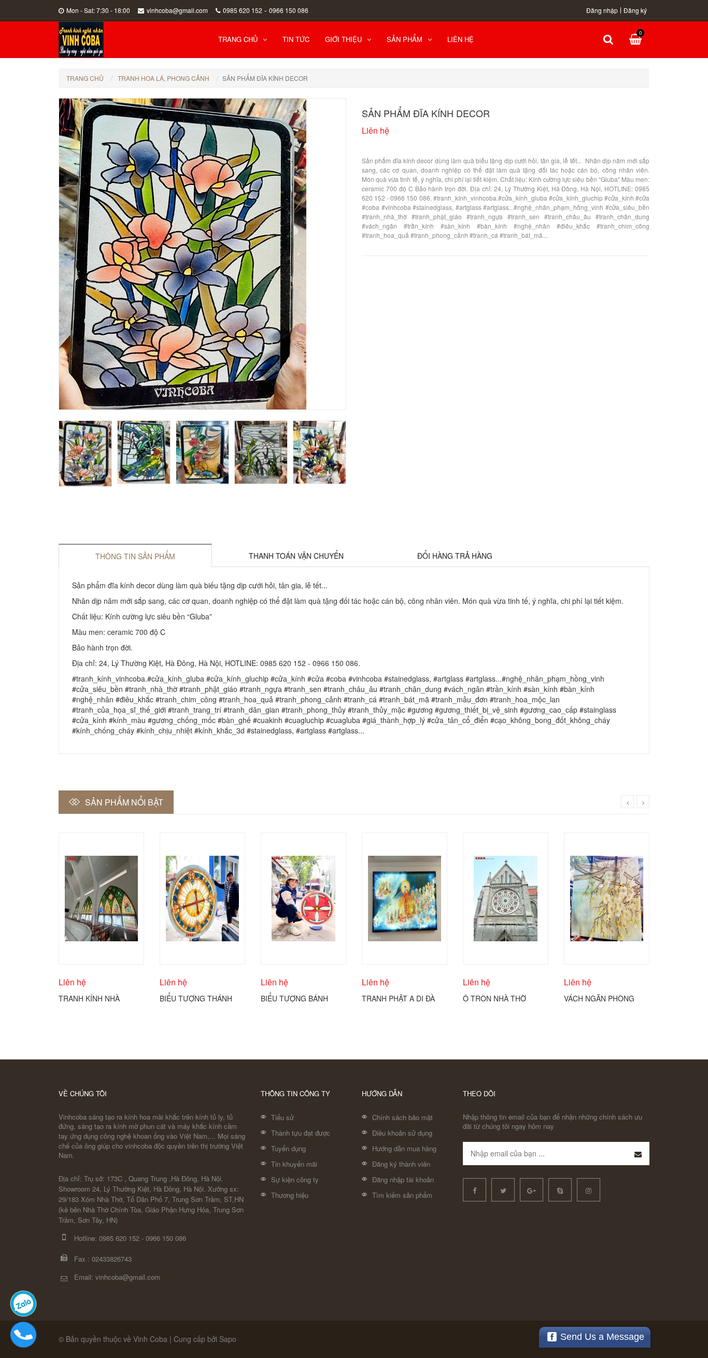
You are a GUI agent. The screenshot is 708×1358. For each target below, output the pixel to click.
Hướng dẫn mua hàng (404, 1148)
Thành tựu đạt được (300, 1133)
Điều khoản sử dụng (402, 1133)
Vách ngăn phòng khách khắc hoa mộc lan (599, 997)
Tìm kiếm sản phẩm (402, 1195)
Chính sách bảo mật (402, 1117)
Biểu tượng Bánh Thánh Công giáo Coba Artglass (295, 997)
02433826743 (112, 1259)
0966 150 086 (288, 10)
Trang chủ (238, 39)
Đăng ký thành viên (401, 1164)
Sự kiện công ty (295, 1179)
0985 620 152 (242, 10)
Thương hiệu (289, 1195)
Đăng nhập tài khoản (403, 1179)
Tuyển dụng (288, 1148)
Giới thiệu (343, 39)
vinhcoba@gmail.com (177, 10)
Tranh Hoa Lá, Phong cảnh (163, 78)
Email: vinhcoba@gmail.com (117, 1277)
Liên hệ (460, 39)
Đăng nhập (602, 10)
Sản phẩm (404, 39)
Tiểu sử (282, 1117)
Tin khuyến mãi (294, 1164)
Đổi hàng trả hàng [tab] (454, 555)
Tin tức (295, 39)
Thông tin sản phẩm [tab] (135, 556)
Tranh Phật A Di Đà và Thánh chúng (398, 997)
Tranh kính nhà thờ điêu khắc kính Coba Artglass (96, 997)
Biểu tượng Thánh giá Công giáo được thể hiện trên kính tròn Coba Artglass (196, 997)
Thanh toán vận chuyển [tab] (296, 555)
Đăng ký (635, 10)
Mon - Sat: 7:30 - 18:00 (98, 10)
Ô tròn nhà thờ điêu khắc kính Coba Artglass (494, 997)
